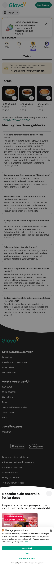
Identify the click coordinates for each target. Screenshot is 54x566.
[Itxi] (49, 493)
